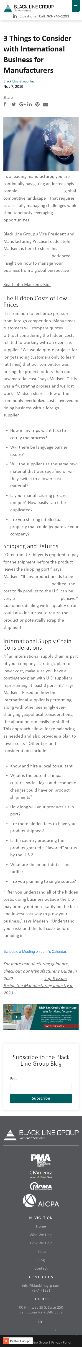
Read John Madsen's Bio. (27, 285)
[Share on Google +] (22, 105)
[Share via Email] (45, 105)
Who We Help (41, 1235)
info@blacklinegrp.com (41, 1286)
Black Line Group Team (20, 81)
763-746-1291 (41, 1290)
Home (41, 1226)
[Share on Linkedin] (29, 105)
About (41, 1252)
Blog (41, 1260)
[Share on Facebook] (4, 105)
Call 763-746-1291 (54, 16)
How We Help (41, 1243)
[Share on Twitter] (13, 105)
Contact (41, 1268)
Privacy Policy (61, 1342)
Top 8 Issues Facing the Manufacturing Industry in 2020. (38, 986)
